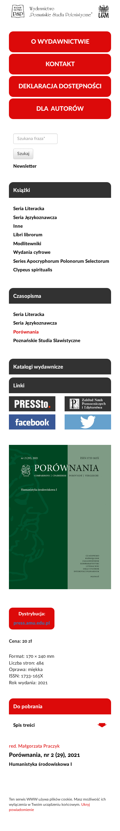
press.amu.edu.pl (32, 623)
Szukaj (23, 154)
